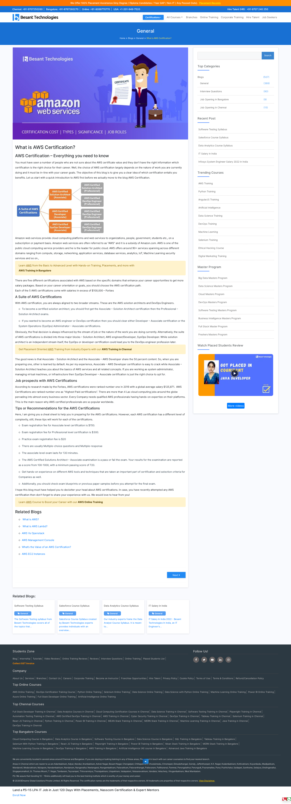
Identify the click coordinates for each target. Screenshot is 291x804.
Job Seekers (269, 17)
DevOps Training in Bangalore (71, 748)
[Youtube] (212, 660)
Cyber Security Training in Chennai (149, 716)
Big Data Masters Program (212, 277)
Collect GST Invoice (23, 663)
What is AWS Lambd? (34, 526)
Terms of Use (203, 678)
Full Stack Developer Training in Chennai (34, 711)
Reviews (94, 658)
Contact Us (55, 678)
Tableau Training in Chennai (215, 716)
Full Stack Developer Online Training (57, 696)
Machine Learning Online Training (228, 692)
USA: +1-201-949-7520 (127, 9)
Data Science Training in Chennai (168, 711)
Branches (191, 17)
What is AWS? (30, 519)
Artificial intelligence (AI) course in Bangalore (142, 748)
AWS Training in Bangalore (35, 270)
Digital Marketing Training (212, 256)
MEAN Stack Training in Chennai (125, 721)
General (140, 38)
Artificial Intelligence (209, 207)
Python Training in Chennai (59, 721)
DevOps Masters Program (212, 302)
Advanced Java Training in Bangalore (188, 748)
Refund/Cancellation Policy (250, 678)
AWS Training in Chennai (117, 349)
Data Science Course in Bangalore (154, 739)
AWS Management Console (38, 540)
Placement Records (210, 3)
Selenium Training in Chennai (248, 716)
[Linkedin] (220, 660)
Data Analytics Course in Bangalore (73, 739)
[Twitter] (204, 660)
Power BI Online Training (261, 692)
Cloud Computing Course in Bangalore (33, 739)
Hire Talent (252, 17)
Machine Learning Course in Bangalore (33, 748)
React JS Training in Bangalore (76, 743)
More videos (236, 405)
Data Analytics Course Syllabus (215, 145)
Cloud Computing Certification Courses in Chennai (122, 711)
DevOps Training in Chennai (184, 716)
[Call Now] (284, 799)
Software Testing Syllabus (212, 129)
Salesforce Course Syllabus (213, 137)
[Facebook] (196, 660)
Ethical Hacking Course (211, 248)
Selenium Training (208, 239)
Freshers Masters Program (212, 334)
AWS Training (205, 183)
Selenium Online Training (117, 692)
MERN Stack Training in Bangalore (220, 743)
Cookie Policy (187, 678)
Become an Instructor (107, 678)
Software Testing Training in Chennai (207, 711)
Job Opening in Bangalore (214, 99)
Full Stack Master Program (213, 326)
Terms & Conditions (223, 678)
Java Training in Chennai (235, 721)
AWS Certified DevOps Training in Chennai (78, 716)
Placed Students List (154, 658)
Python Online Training (89, 692)
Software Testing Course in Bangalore (114, 739)
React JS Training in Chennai (27, 721)
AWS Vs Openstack (33, 533)
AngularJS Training (208, 199)
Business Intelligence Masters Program (219, 318)
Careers (67, 678)
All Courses (174, 17)
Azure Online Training (24, 696)
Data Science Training (210, 215)
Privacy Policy (170, 678)
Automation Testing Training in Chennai (33, 716)
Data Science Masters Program (215, 286)
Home (122, 38)
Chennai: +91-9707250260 (27, 9)
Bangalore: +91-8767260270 (62, 9)
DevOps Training (207, 223)
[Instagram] (228, 660)
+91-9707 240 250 (257, 9)
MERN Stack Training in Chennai (161, 721)
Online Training (209, 17)
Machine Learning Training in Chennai (200, 721)
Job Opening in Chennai (213, 107)
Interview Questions (211, 91)
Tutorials (37, 658)
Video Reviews (52, 658)
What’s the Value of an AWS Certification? (46, 547)
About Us (18, 678)
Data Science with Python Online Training (186, 692)
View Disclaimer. (207, 780)
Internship (25, 658)
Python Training (207, 191)
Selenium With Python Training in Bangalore (35, 743)
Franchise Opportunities (134, 678)
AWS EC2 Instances (33, 553)
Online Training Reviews (74, 658)
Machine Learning (208, 231)
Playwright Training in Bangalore (111, 743)
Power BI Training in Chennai (91, 721)
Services (29, 678)
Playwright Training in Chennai (245, 711)
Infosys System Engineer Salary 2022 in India (223, 161)
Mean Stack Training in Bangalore (182, 743)
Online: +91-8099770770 (96, 9)
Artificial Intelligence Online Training (97, 696)
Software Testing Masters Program (217, 310)
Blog (15, 658)
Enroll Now (19, 795)
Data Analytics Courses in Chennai (75, 711)
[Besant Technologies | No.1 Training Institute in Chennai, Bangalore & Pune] (36, 17)
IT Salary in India (207, 153)
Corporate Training (232, 17)
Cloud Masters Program (211, 294)
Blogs (130, 38)
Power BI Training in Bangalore (147, 743)
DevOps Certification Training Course (55, 692)
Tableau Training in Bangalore (219, 739)
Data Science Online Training (147, 692)
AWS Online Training (90, 502)
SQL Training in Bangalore (188, 739)
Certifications (152, 17)
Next (175, 575)
